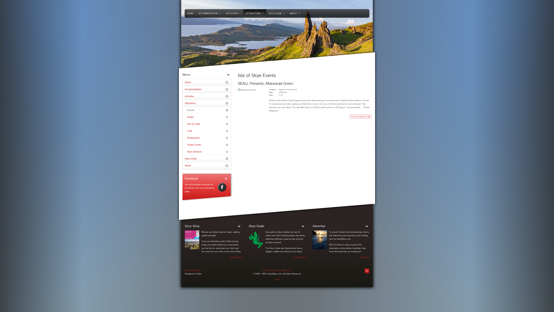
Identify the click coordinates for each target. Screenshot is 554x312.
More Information (359, 116)
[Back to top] (367, 271)
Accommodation (193, 89)
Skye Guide (191, 158)
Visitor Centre (194, 145)
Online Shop (236, 257)
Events (190, 110)
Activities (189, 96)
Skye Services (194, 152)
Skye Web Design (193, 270)
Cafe (189, 131)
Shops (190, 117)
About (188, 165)
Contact (287, 270)
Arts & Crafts (193, 124)
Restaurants (193, 138)
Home (188, 82)
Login (276, 279)
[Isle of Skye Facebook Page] (222, 187)
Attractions (190, 103)
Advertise (365, 257)
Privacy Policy (276, 270)
